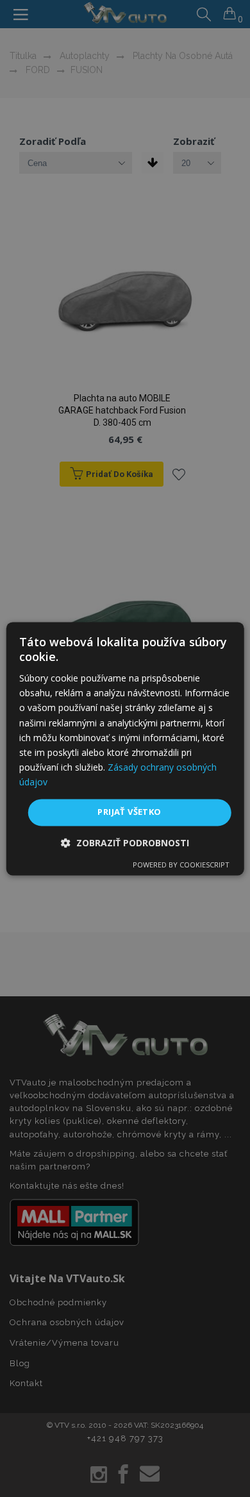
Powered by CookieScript (181, 864)
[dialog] (125, 748)
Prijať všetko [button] (129, 811)
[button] (125, 842)
